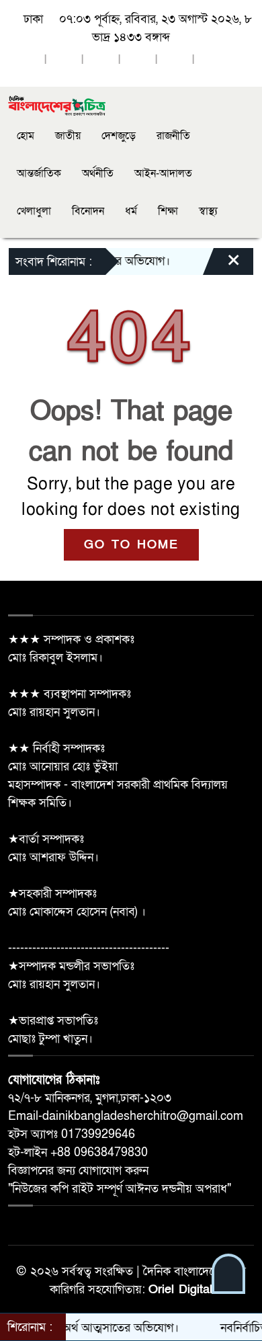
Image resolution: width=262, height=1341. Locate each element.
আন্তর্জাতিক (39, 173)
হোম (25, 135)
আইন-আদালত (163, 173)
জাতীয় (68, 135)
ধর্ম (131, 211)
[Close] (222, 265)
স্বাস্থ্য (208, 211)
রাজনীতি (173, 135)
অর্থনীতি (98, 173)
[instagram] (100, 60)
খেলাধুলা (34, 211)
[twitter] (64, 60)
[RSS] (211, 60)
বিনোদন (88, 211)
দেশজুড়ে (118, 135)
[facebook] (27, 60)
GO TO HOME (131, 545)
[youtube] (174, 60)
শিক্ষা (168, 211)
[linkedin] (137, 60)
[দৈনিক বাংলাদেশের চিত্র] (57, 105)
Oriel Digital (180, 1289)
